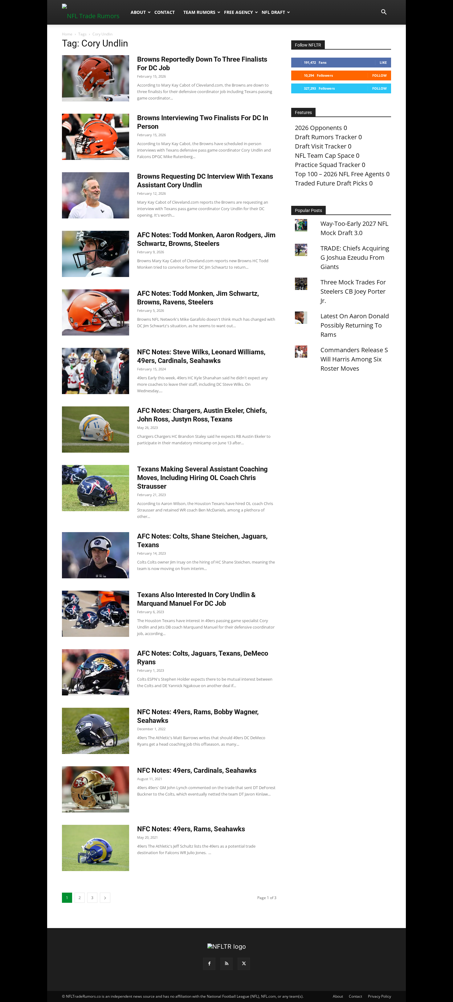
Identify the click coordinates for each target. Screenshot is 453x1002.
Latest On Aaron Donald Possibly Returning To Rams (354, 325)
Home (67, 34)
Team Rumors (199, 12)
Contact (164, 12)
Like (383, 62)
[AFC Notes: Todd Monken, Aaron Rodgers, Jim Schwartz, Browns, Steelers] (95, 254)
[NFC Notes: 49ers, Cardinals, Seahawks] (95, 789)
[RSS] (226, 964)
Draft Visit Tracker (320, 146)
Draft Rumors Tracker (326, 137)
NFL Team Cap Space (324, 155)
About (138, 12)
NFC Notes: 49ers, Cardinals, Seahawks (196, 770)
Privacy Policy (379, 996)
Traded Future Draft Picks (331, 183)
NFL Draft (273, 12)
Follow (379, 75)
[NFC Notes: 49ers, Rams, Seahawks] (95, 848)
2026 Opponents (318, 128)
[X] (244, 964)
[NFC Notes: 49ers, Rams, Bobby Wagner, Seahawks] (95, 731)
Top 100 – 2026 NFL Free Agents (340, 174)
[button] (383, 12)
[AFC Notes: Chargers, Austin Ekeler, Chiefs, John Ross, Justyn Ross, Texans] (95, 429)
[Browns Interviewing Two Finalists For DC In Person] (95, 137)
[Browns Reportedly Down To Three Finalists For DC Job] (95, 78)
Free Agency (238, 12)
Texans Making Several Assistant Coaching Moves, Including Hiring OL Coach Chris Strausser (202, 477)
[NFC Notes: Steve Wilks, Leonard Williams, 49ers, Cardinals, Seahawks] (95, 371)
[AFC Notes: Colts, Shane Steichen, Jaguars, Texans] (95, 555)
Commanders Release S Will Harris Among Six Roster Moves (354, 359)
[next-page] (105, 898)
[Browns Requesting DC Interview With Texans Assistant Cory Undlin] (95, 195)
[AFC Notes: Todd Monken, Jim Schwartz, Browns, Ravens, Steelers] (95, 312)
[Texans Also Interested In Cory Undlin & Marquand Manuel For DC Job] (95, 614)
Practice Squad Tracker (327, 165)
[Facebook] (209, 964)
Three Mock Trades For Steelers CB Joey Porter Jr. (353, 291)
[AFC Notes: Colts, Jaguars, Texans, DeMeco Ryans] (95, 672)
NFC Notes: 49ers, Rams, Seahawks (191, 829)
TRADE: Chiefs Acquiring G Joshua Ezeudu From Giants (354, 257)
